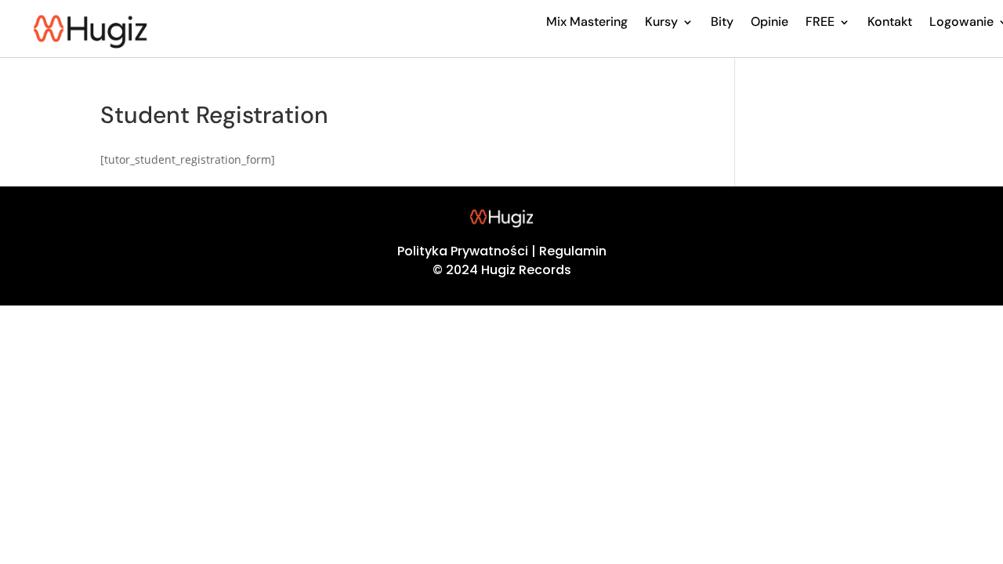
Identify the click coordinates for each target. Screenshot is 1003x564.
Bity (722, 21)
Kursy (661, 21)
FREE (820, 21)
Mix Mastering (587, 21)
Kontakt (889, 21)
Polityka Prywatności (462, 251)
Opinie (769, 21)
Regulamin (573, 251)
